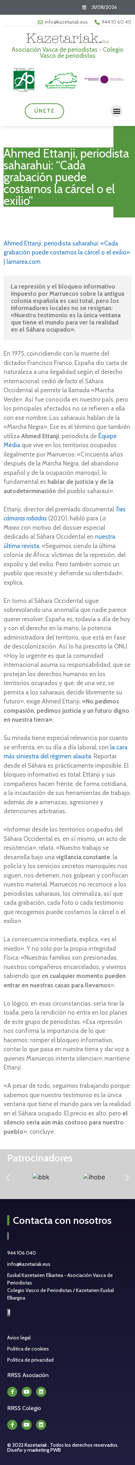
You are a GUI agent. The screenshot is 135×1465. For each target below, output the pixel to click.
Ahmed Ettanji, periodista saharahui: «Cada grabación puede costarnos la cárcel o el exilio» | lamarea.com (67, 252)
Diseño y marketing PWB (34, 1450)
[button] (116, 111)
